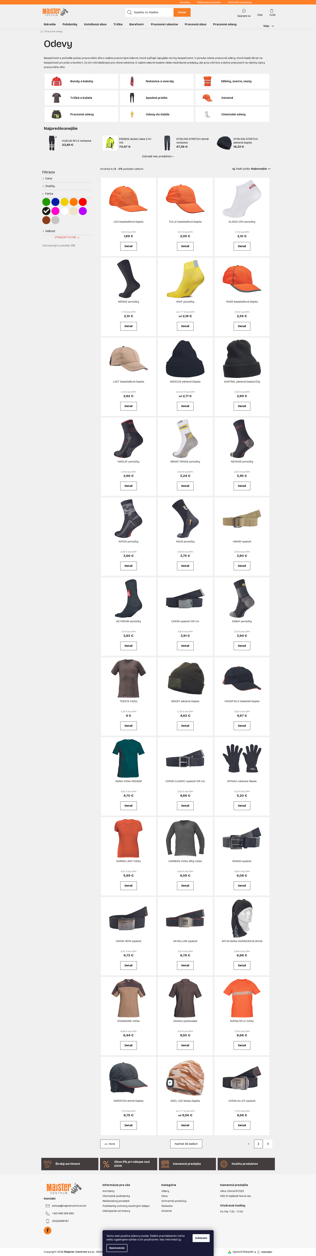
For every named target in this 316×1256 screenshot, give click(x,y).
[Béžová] (74, 211)
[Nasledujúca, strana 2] (258, 1144)
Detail (129, 246)
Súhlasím (201, 1238)
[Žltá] (64, 202)
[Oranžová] (74, 202)
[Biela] (64, 211)
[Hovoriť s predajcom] (244, 12)
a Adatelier (263, 1251)
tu (179, 1239)
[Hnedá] (46, 220)
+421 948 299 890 (63, 1213)
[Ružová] (55, 211)
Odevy (165, 1191)
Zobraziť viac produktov (157, 156)
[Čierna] (46, 211)
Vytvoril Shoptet (243, 1251)
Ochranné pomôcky (173, 1201)
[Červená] (83, 202)
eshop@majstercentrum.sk (69, 1205)
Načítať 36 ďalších (186, 1143)
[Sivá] (55, 220)
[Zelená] (46, 202)
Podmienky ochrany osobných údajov (126, 1206)
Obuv (164, 1196)
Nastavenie (117, 1248)
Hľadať (182, 12)
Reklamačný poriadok (209, 2)
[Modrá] (55, 202)
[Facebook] (47, 1230)
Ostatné (166, 1210)
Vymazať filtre (65, 237)
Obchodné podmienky (240, 2)
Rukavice (167, 1206)
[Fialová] (83, 211)
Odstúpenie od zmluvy (116, 1210)
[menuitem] (49, 24)
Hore (112, 1143)
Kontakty (185, 2)
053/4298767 (60, 1221)
